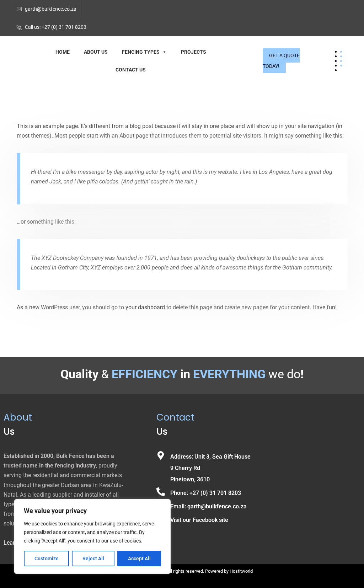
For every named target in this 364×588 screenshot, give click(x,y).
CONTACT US (131, 70)
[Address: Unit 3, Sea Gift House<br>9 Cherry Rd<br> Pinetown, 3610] (160, 455)
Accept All (139, 558)
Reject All (93, 558)
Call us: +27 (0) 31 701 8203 (55, 27)
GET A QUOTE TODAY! (281, 61)
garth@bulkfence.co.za (50, 9)
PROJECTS (193, 52)
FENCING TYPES (141, 52)
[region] (92, 536)
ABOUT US (96, 52)
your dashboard (145, 307)
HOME (62, 52)
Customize (46, 558)
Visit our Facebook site (199, 520)
